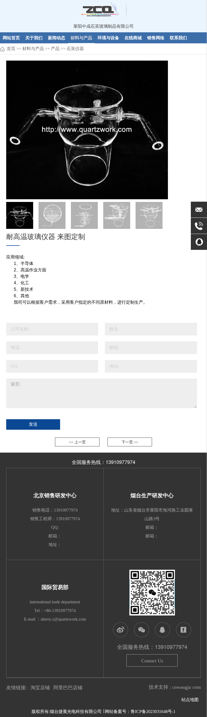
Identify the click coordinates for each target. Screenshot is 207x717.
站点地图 (191, 699)
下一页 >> (130, 442)
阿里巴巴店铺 (67, 687)
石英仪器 (75, 48)
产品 (55, 48)
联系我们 (178, 37)
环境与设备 (108, 37)
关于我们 (34, 37)
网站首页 (11, 37)
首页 (11, 48)
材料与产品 (81, 37)
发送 (33, 424)
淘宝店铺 (40, 687)
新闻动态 (56, 37)
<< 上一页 (77, 442)
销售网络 (155, 37)
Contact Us (152, 660)
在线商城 (133, 37)
